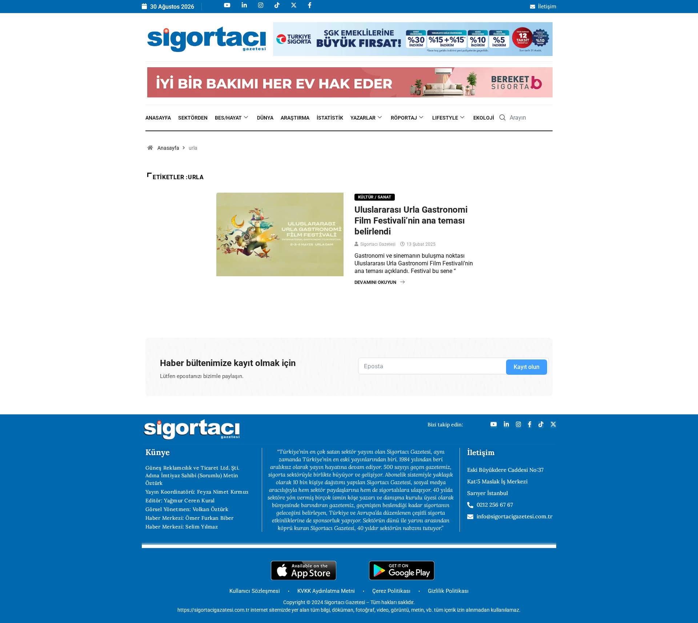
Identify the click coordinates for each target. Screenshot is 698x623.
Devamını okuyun (375, 282)
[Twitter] (553, 424)
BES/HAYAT (228, 118)
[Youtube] (226, 8)
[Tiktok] (276, 8)
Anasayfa (158, 118)
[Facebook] (309, 8)
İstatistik (330, 118)
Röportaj (404, 118)
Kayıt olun (526, 366)
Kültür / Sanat (374, 197)
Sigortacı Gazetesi (378, 244)
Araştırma (295, 118)
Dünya (265, 118)
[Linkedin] (243, 8)
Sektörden (193, 118)
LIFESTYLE (445, 118)
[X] (293, 8)
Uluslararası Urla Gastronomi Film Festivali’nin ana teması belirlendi (411, 221)
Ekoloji (483, 118)
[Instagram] (260, 8)
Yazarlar (363, 118)
